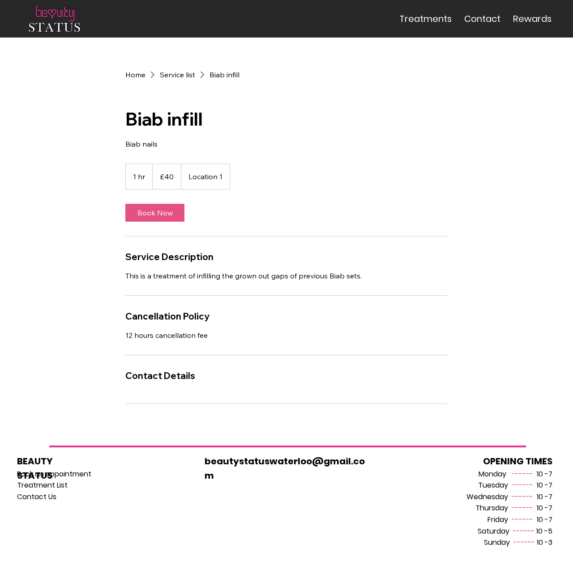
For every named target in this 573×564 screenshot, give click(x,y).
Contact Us (36, 497)
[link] (154, 213)
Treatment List (42, 485)
